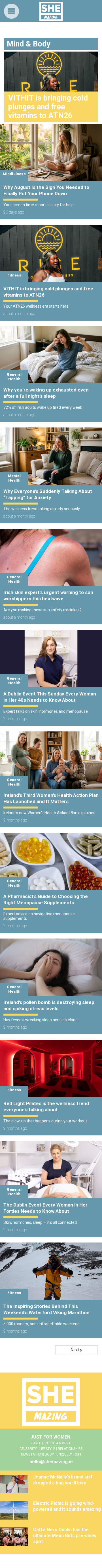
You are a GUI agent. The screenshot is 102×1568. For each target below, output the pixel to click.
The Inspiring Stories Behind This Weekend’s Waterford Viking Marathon (46, 1309)
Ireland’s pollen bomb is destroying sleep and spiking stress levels (48, 1005)
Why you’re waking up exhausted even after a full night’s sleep (46, 393)
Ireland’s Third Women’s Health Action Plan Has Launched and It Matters (51, 798)
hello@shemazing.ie (51, 1461)
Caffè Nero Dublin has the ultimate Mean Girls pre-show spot (64, 1535)
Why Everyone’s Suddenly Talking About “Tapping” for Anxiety (47, 494)
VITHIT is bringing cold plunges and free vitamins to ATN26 (48, 292)
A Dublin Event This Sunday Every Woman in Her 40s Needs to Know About (49, 697)
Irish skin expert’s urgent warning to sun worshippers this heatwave (48, 595)
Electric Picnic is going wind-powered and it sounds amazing (67, 1506)
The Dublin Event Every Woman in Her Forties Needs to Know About (45, 1208)
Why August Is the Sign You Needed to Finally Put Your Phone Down (46, 190)
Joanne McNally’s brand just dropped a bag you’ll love (62, 1480)
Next (75, 1350)
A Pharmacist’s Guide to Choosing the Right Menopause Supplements (45, 899)
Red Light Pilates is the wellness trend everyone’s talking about (46, 1106)
